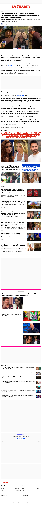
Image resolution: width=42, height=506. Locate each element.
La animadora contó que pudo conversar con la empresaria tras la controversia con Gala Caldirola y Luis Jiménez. (13, 228)
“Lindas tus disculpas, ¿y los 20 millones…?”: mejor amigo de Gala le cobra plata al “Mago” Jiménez (12, 338)
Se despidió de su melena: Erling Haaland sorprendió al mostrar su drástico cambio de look (13, 245)
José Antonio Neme (20, 95)
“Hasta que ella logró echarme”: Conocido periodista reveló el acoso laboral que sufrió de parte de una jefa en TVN (12, 191)
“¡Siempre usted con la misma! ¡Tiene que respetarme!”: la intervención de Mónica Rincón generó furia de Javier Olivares (17, 396)
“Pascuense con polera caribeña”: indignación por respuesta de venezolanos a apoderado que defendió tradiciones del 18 (18, 368)
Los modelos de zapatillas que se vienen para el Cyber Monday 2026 (11, 315)
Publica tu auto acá (20, 438)
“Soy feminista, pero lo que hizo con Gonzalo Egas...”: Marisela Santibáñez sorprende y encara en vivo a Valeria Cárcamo (18, 391)
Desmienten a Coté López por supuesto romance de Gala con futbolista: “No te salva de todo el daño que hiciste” (13, 213)
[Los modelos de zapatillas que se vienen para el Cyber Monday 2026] (31, 316)
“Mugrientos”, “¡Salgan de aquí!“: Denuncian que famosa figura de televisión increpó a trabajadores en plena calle (10, 167)
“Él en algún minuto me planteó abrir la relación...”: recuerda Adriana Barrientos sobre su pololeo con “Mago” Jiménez (20, 294)
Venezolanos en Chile (14, 127)
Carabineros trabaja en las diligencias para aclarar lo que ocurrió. (12, 205)
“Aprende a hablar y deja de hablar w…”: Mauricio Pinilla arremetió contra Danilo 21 (12, 234)
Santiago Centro (11, 65)
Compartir (3, 52)
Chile (2, 11)
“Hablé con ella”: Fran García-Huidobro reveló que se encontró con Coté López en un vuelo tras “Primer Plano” (13, 224)
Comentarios (9, 52)
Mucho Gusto (7, 127)
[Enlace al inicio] (21, 291)
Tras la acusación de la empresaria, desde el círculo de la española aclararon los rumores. (12, 217)
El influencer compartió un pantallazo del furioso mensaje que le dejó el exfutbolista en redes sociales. (13, 237)
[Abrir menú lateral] (2, 6)
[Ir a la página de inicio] (21, 6)
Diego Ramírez (8, 24)
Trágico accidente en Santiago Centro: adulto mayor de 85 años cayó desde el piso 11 (13, 202)
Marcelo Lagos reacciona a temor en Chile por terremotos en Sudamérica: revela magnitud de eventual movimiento (18, 382)
